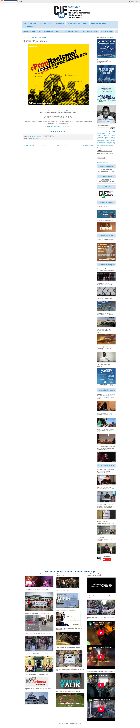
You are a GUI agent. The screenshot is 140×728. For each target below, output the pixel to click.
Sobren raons (29, 27)
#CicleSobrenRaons (110, 142)
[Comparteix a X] (49, 136)
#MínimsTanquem (110, 140)
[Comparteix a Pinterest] (53, 136)
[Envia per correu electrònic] (45, 136)
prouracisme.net (58, 131)
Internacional (36, 138)
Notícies (106, 135)
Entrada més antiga (88, 145)
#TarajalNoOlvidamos (108, 145)
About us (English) (45, 23)
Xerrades (101, 134)
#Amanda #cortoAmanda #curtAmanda (106, 143)
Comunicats (102, 131)
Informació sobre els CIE (32, 31)
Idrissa (113, 137)
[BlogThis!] (47, 136)
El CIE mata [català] (71, 31)
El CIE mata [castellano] (89, 31)
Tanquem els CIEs (34, 136)
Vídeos (85, 23)
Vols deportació (110, 139)
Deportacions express (52, 31)
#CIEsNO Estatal (107, 31)
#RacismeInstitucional (103, 137)
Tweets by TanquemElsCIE (104, 162)
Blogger (79, 723)
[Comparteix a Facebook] (51, 136)
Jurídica (99, 139)
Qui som (33, 23)
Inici (25, 23)
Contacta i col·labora (98, 23)
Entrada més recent (29, 145)
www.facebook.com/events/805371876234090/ (58, 126)
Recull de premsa (73, 23)
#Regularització (100, 145)
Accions (30, 138)
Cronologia (60, 23)
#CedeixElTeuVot (101, 142)
